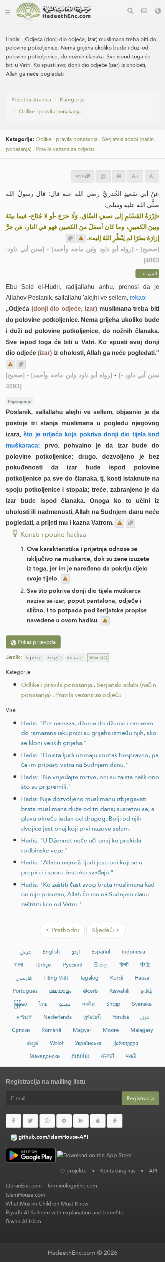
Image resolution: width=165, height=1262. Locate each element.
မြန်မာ (20, 1004)
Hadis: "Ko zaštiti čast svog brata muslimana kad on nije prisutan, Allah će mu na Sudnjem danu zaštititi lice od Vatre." (88, 894)
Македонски (45, 1056)
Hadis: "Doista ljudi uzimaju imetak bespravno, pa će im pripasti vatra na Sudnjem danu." (89, 760)
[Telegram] (64, 1121)
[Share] (103, 176)
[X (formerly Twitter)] (30, 1121)
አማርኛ (24, 1017)
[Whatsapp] (47, 1121)
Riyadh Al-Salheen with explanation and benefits (64, 1212)
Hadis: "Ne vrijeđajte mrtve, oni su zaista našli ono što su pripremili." (90, 782)
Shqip (113, 1004)
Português (25, 991)
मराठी (131, 1056)
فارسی (24, 978)
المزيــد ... (147, 273)
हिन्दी (124, 965)
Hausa (142, 978)
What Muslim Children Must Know (47, 1204)
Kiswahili (119, 991)
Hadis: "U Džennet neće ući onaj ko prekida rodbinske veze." (81, 845)
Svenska (142, 1004)
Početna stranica (31, 99)
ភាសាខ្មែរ (80, 1056)
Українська (88, 1043)
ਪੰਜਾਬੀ (107, 1056)
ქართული (125, 1043)
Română (51, 1030)
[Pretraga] (130, 12)
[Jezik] (158, 12)
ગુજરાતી (92, 1017)
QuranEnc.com (24, 1186)
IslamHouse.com (25, 1195)
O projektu (73, 1171)
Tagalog (89, 978)
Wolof (56, 1043)
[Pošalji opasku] (81, 238)
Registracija (140, 1098)
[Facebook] (13, 1121)
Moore (111, 1030)
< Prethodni (62, 929)
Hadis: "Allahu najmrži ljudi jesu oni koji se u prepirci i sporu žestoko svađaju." (81, 867)
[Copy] (70, 238)
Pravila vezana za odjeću (65, 149)
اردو (75, 952)
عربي (25, 952)
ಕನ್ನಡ (32, 1043)
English (51, 952)
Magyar (82, 1030)
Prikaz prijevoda (36, 642)
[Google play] (81, 1121)
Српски (21, 1030)
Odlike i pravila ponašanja (50, 111)
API (153, 1171)
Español (100, 952)
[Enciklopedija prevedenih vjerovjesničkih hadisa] (53, 11)
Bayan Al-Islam (23, 1221)
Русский (72, 965)
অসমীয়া (88, 1004)
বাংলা (18, 965)
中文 (145, 965)
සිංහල (101, 965)
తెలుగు (90, 991)
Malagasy (141, 1030)
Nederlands (57, 1017)
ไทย (43, 1004)
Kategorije (72, 99)
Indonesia (133, 952)
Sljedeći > (106, 929)
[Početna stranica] (7, 11)
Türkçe (43, 965)
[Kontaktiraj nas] (144, 12)
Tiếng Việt (55, 978)
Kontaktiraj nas (117, 1171)
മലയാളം (60, 991)
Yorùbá (120, 1017)
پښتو (64, 1004)
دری (144, 1017)
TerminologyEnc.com (72, 1186)
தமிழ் (146, 991)
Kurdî (116, 978)
